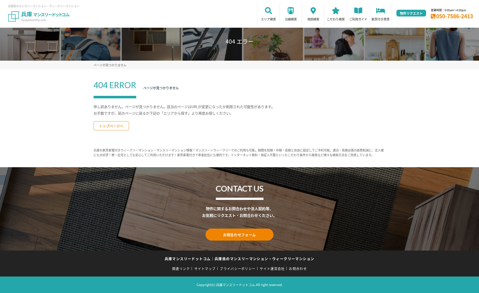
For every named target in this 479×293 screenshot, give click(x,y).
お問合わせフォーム (239, 234)
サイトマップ (205, 268)
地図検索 (313, 19)
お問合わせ (298, 268)
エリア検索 (268, 19)
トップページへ (111, 125)
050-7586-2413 (454, 16)
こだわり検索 (336, 19)
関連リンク (181, 268)
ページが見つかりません (110, 65)
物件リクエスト (411, 13)
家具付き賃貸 (380, 19)
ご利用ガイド (358, 19)
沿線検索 (291, 19)
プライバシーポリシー (237, 268)
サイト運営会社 (272, 268)
